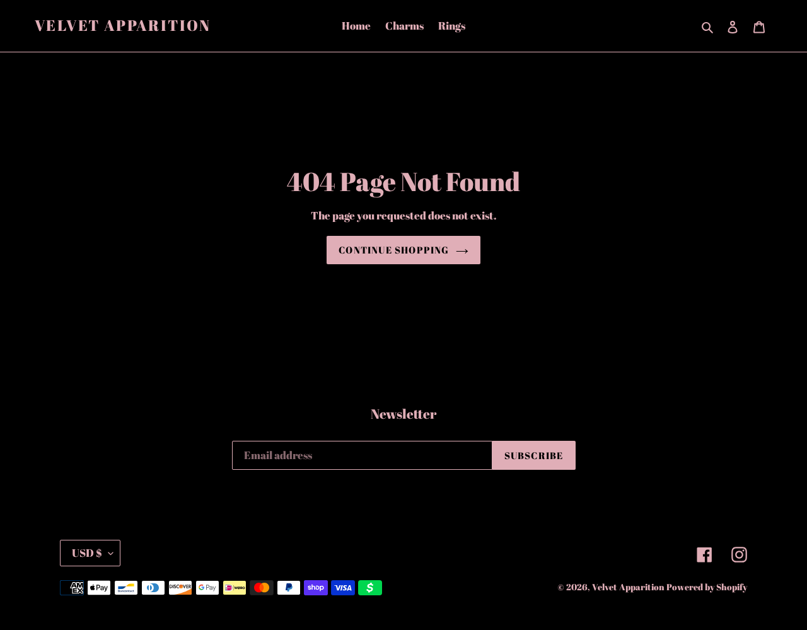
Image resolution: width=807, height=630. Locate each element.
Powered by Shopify (706, 587)
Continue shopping (394, 249)
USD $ (87, 552)
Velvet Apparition (123, 25)
